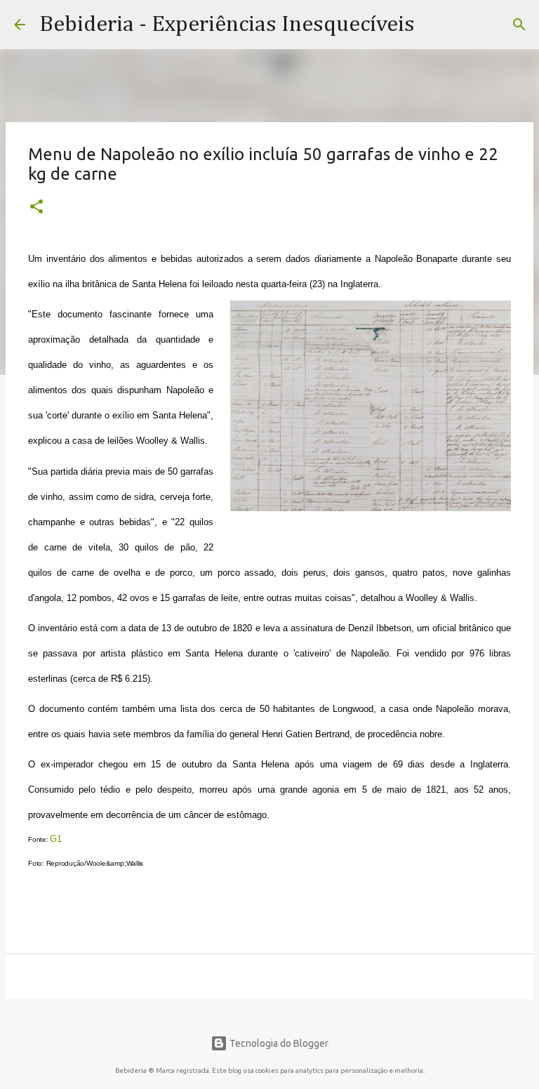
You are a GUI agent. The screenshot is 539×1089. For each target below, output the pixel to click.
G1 (56, 838)
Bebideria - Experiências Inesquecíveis (227, 24)
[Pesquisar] (519, 24)
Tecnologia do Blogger (277, 1043)
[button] (36, 208)
